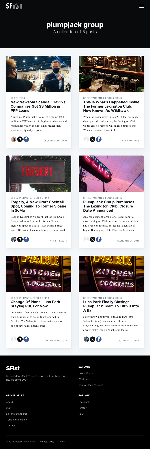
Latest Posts (85, 373)
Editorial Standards (16, 413)
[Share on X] (20, 139)
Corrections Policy (16, 419)
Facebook (84, 402)
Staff (9, 407)
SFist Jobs (84, 379)
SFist (13, 368)
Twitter (82, 407)
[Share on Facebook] (26, 139)
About (9, 402)
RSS (80, 413)
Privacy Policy (47, 441)
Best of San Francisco (90, 384)
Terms (61, 441)
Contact (10, 425)
